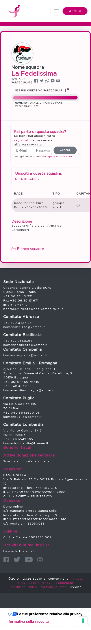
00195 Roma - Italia (19, 291)
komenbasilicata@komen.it (25, 344)
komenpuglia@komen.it (22, 416)
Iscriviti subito (27, 179)
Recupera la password (57, 156)
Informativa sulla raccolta (27, 621)
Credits (76, 586)
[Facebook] (6, 559)
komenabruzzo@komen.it (24, 326)
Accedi (75, 11)
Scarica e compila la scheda (26, 461)
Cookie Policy (39, 582)
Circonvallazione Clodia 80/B (27, 287)
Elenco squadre (30, 249)
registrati (22, 140)
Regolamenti (64, 582)
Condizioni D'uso (23, 586)
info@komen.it (15, 304)
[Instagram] (40, 559)
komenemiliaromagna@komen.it (29, 390)
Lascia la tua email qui (22, 551)
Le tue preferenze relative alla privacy (49, 614)
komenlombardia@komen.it (25, 443)
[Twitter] (16, 559)
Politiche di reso (53, 586)
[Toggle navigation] (56, 11)
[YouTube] (29, 559)
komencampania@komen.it (25, 355)
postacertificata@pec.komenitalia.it (33, 308)
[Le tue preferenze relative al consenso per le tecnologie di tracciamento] (83, 621)
